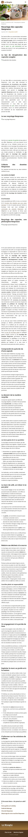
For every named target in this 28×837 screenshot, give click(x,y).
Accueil (3, 22)
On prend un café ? (9, 22)
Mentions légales (18, 832)
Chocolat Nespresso (7, 811)
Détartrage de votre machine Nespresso (12, 813)
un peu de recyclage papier (12, 332)
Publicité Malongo (6, 808)
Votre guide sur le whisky (8, 806)
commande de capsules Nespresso (12, 209)
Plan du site (8, 832)
